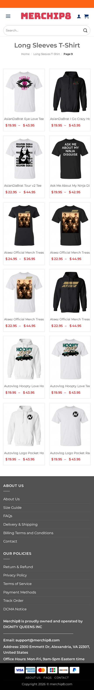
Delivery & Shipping (20, 524)
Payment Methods (19, 592)
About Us (11, 499)
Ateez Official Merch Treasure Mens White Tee (39, 319)
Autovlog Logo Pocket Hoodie (27, 453)
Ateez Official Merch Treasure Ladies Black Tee (39, 252)
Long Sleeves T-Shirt (46, 54)
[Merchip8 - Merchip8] (46, 16)
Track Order (13, 601)
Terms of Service (17, 584)
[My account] (79, 16)
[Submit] (85, 30)
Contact (10, 541)
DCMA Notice (15, 609)
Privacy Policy (15, 575)
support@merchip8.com (38, 640)
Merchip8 (11, 621)
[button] (8, 16)
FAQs (7, 516)
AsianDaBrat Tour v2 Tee (22, 185)
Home (25, 54)
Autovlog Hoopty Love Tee (70, 386)
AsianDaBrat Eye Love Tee (24, 119)
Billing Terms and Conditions (28, 533)
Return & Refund (18, 567)
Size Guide (12, 508)
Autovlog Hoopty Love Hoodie (27, 386)
